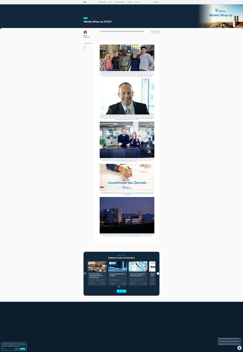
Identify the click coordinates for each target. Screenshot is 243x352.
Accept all (22, 348)
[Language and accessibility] (156, 2)
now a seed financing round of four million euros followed (125, 160)
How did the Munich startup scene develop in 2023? (230, 341)
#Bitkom (135, 279)
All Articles (121, 291)
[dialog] (14, 346)
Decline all (17, 348)
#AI (131, 279)
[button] (158, 273)
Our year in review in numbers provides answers (131, 235)
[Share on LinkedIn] (85, 47)
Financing (129, 2)
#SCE (103, 279)
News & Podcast (102, 2)
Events (110, 2)
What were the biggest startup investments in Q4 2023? (230, 338)
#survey (140, 279)
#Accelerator (92, 279)
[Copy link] (85, 49)
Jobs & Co (137, 2)
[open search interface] (154, 2)
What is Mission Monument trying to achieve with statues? (230, 344)
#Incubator (98, 279)
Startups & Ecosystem (119, 2)
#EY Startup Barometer (114, 279)
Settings (4, 348)
